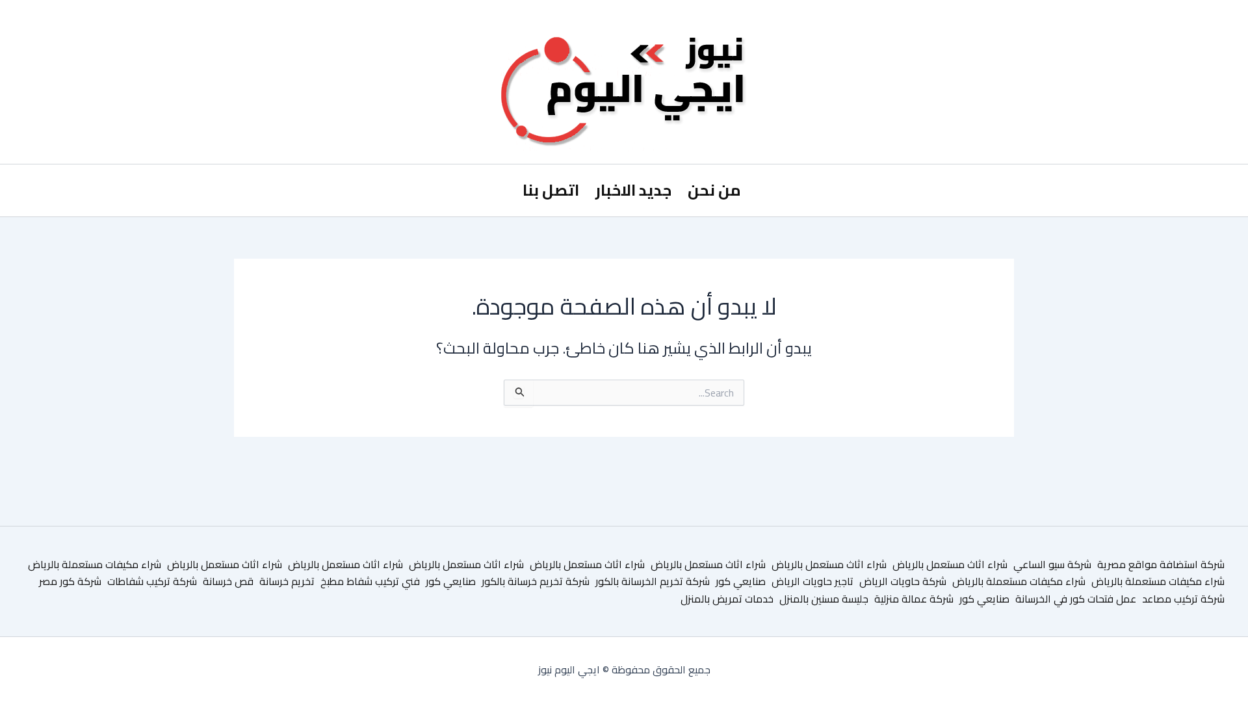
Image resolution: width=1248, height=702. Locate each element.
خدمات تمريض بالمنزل (727, 598)
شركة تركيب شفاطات (152, 581)
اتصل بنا (551, 190)
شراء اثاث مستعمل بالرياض (950, 564)
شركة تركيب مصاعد (1183, 598)
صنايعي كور (741, 581)
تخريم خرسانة (287, 581)
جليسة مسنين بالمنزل (823, 598)
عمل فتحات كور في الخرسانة (1075, 598)
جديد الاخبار (633, 190)
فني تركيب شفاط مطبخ (370, 581)
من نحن (714, 190)
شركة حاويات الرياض (902, 581)
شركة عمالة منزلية (914, 598)
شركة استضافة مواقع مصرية (1161, 564)
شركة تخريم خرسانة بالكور (536, 581)
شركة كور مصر (70, 581)
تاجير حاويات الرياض (812, 581)
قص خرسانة (228, 581)
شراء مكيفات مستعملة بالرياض (94, 564)
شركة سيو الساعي (1052, 564)
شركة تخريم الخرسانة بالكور (652, 581)
